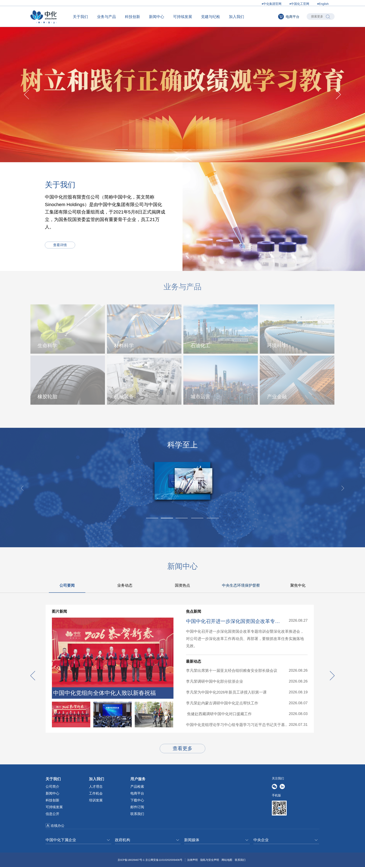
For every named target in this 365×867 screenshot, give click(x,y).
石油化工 (200, 344)
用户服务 (138, 779)
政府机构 (122, 840)
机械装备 (124, 395)
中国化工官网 (300, 4)
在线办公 (57, 826)
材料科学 (124, 344)
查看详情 (60, 245)
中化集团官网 (272, 4)
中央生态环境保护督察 (241, 585)
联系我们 (137, 814)
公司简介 (52, 786)
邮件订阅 (137, 807)
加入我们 (236, 17)
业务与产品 (106, 17)
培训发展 (96, 800)
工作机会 (96, 793)
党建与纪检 (210, 17)
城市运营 (200, 395)
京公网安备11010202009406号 (163, 859)
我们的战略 (180, 489)
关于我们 (80, 17)
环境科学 (277, 344)
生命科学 (47, 344)
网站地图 (227, 859)
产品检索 (137, 786)
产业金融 (277, 395)
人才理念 (96, 786)
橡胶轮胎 (47, 395)
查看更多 (182, 748)
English (324, 4)
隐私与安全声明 (209, 859)
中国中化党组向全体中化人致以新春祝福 (104, 693)
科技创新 (132, 17)
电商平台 (292, 17)
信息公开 (52, 814)
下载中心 (137, 800)
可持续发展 (182, 17)
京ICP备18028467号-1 (131, 859)
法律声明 (192, 859)
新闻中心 (156, 17)
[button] (162, 149)
